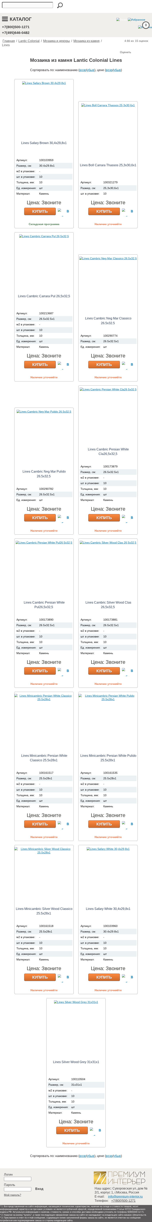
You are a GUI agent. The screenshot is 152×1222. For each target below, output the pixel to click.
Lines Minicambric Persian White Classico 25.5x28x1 (44, 758)
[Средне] (131, 46)
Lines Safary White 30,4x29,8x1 (108, 909)
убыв (90, 70)
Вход (39, 1188)
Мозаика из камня (86, 41)
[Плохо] (127, 46)
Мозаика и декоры (56, 41)
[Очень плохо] (123, 46)
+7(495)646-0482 (15, 33)
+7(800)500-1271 (15, 27)
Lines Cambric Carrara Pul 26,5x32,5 (44, 296)
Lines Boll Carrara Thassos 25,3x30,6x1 (108, 165)
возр (82, 70)
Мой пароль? (12, 1194)
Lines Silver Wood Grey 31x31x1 (76, 1062)
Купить (40, 211)
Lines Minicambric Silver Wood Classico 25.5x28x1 (44, 911)
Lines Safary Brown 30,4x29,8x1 (44, 143)
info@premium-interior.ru (125, 1196)
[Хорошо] (135, 46)
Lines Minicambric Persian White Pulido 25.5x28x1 (108, 758)
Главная (9, 41)
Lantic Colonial (29, 41)
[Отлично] (139, 46)
